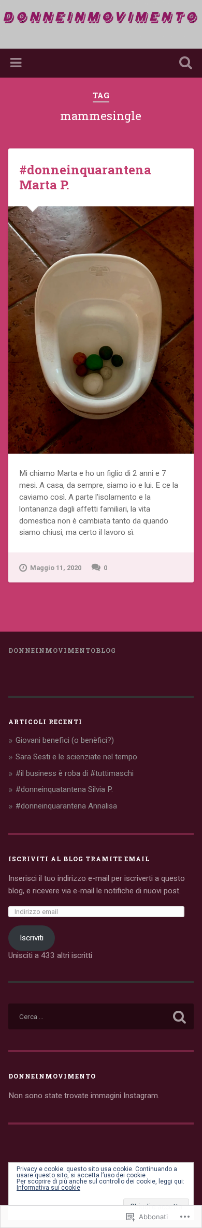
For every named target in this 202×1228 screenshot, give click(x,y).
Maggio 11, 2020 (55, 568)
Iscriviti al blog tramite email (79, 859)
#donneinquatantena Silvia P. (64, 789)
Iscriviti (32, 937)
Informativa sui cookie (48, 1187)
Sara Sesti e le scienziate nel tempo (76, 756)
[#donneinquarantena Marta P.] (101, 330)
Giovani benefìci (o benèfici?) (65, 740)
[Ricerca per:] (101, 1016)
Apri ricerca (184, 64)
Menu (17, 63)
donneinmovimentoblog (62, 650)
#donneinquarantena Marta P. (85, 177)
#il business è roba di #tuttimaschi (75, 773)
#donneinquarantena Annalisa (66, 806)
